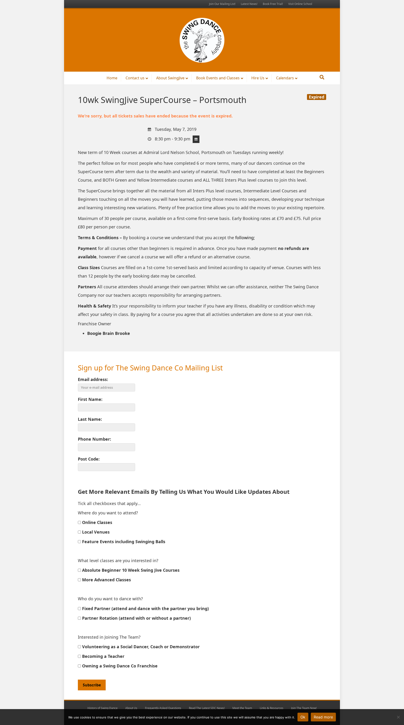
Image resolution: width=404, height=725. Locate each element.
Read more (323, 717)
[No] (398, 717)
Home (112, 78)
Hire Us (257, 78)
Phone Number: (94, 439)
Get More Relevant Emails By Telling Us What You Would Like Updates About (183, 491)
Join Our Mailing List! (222, 4)
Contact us (135, 78)
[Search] (322, 77)
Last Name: (90, 419)
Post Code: (89, 459)
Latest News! (249, 4)
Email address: (93, 379)
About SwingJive (170, 78)
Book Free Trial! (273, 4)
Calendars (285, 78)
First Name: (90, 399)
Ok (302, 717)
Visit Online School (300, 4)
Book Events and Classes (218, 78)
